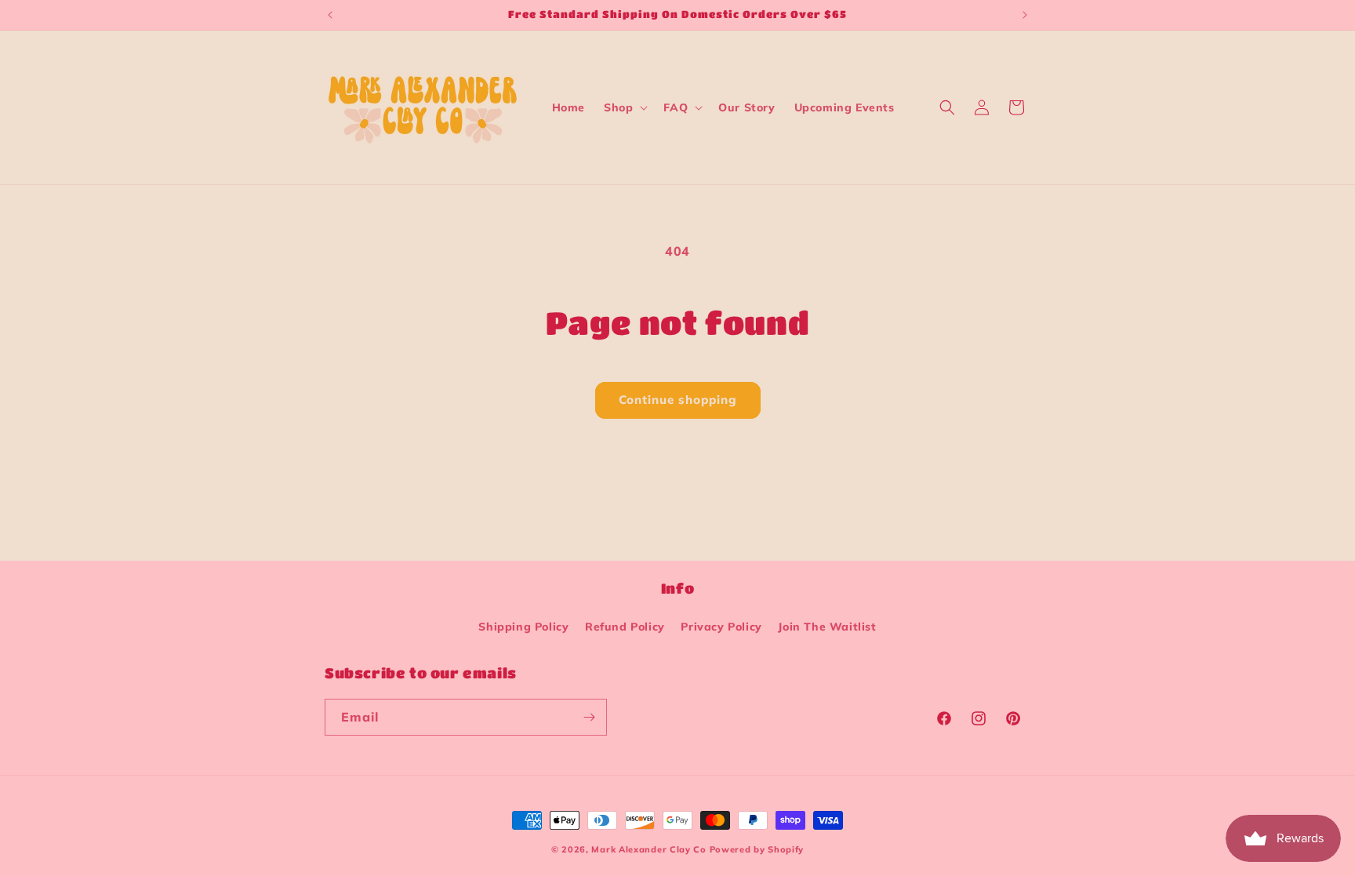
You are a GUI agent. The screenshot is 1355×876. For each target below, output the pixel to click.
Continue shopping (678, 399)
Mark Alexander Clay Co (648, 849)
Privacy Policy (721, 627)
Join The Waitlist (827, 627)
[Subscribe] (589, 717)
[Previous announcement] (330, 15)
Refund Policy (625, 627)
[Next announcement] (1025, 15)
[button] (624, 107)
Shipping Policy (523, 627)
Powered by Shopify (757, 849)
